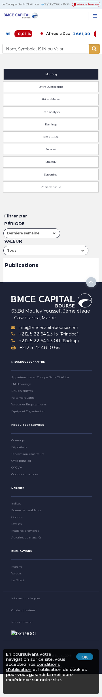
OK (84, 657)
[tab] (51, 73)
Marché (16, 566)
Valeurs (16, 573)
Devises (16, 524)
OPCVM (16, 467)
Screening (51, 174)
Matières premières (25, 531)
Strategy (51, 161)
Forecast (51, 149)
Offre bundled (21, 461)
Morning (51, 74)
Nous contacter (22, 622)
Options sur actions (24, 474)
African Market (51, 99)
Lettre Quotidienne (51, 86)
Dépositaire (19, 447)
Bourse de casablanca (26, 510)
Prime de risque (51, 187)
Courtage (18, 440)
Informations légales (25, 598)
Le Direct (17, 580)
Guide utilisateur (23, 610)
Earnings (51, 124)
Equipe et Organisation (27, 411)
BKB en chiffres (22, 391)
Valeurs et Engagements (28, 404)
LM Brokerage (21, 384)
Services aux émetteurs (27, 454)
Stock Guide (51, 136)
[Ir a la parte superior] (91, 282)
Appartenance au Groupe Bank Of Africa (40, 377)
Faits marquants (22, 397)
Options (16, 517)
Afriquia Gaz (53, 33)
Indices (16, 503)
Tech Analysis (51, 112)
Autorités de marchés (26, 537)
